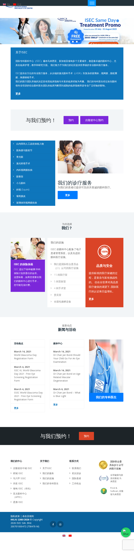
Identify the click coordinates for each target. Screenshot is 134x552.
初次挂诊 (76, 473)
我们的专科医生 (106, 397)
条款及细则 (28, 516)
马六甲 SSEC (19, 478)
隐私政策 (15, 516)
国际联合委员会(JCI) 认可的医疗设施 (116, 465)
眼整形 (19, 176)
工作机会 (76, 483)
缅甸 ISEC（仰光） (22, 488)
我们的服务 (48, 473)
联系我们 (76, 468)
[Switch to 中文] (70, 536)
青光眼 (19, 156)
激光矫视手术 (23, 163)
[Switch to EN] (64, 536)
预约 (71, 120)
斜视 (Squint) (22, 189)
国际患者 (76, 478)
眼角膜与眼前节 (24, 150)
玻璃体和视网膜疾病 (26, 202)
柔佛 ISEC (18, 502)
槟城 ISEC (18, 473)
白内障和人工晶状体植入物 (30, 143)
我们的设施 (48, 478)
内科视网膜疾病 (24, 169)
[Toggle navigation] (92, 3)
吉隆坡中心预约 (94, 120)
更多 (18, 93)
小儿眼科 (20, 183)
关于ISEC (47, 468)
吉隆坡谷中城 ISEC (22, 468)
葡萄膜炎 (20, 196)
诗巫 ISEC (18, 483)
